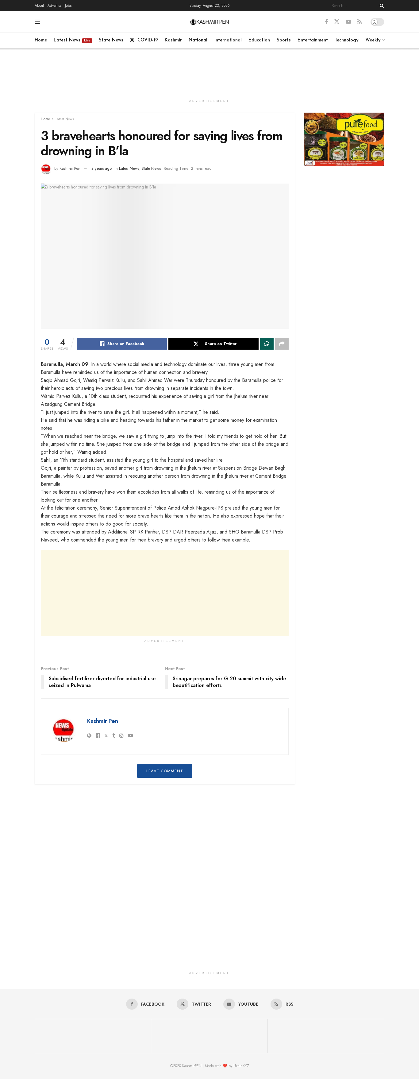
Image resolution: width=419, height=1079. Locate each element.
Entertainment (313, 40)
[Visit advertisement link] (344, 139)
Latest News (72, 40)
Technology (347, 40)
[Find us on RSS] (359, 21)
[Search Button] (381, 5)
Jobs (68, 5)
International (228, 40)
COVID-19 (147, 40)
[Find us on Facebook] (326, 21)
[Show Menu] (37, 22)
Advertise (54, 5)
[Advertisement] (209, 71)
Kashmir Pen (70, 168)
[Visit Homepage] (210, 21)
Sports (284, 40)
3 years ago (101, 168)
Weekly (373, 40)
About (39, 5)
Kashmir (173, 40)
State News (111, 40)
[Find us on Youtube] (348, 21)
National (198, 40)
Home (41, 40)
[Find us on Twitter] (337, 21)
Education (259, 40)
